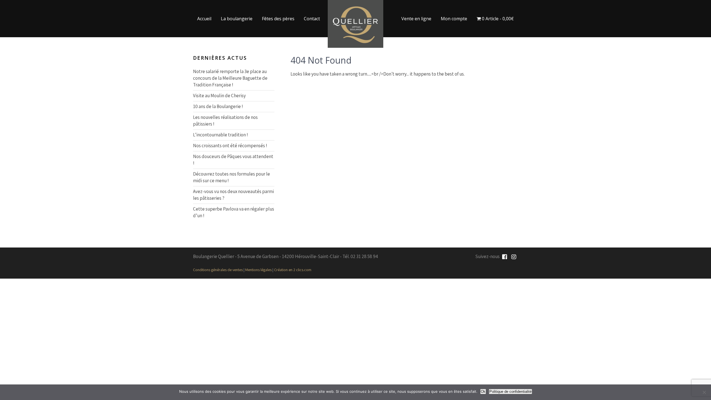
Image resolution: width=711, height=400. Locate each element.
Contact (312, 19)
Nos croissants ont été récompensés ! (230, 145)
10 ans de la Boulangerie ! (218, 106)
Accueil (204, 19)
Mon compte (454, 19)
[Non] (704, 392)
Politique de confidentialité (510, 391)
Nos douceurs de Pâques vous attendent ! (233, 159)
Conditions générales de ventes (218, 269)
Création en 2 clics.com (292, 269)
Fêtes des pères (278, 19)
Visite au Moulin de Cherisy (219, 95)
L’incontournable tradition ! (220, 135)
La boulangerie (236, 19)
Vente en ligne (416, 19)
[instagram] (514, 257)
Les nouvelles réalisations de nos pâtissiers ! (225, 120)
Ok (483, 391)
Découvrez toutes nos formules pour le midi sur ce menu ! (231, 177)
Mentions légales (258, 269)
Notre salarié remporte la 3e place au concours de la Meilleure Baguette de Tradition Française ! (230, 78)
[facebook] (504, 257)
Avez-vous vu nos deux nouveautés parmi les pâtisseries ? (233, 194)
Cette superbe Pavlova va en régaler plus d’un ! (233, 212)
